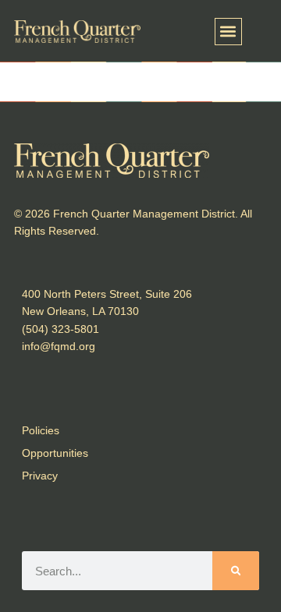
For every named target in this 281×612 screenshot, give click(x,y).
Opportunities (55, 453)
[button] (228, 31)
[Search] (235, 570)
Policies (40, 430)
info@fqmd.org (58, 346)
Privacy (40, 475)
